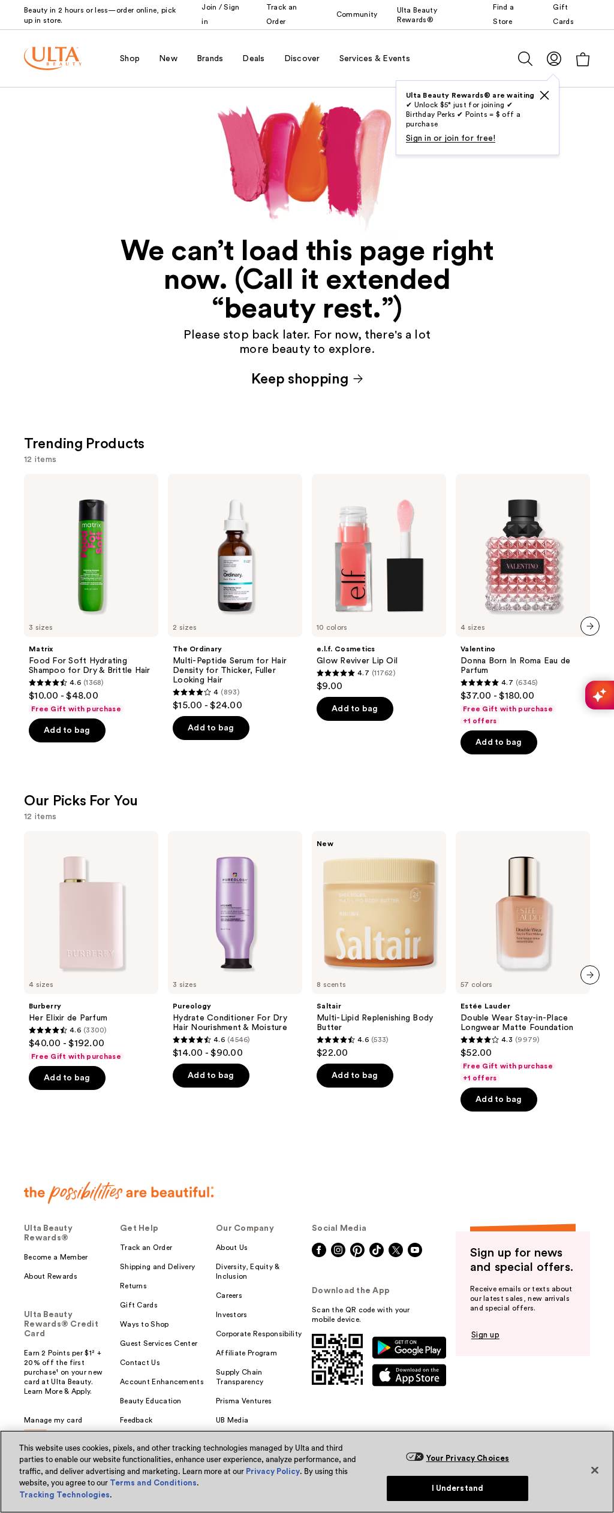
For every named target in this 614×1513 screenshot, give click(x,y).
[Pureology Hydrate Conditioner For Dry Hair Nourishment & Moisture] (235, 945)
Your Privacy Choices (468, 1458)
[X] (544, 95)
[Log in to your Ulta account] (554, 58)
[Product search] (525, 58)
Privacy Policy (273, 1471)
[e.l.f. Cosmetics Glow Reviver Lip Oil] (379, 583)
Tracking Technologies (64, 1495)
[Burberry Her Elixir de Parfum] (91, 946)
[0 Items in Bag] (583, 59)
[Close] (595, 1470)
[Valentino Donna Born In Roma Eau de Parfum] (523, 600)
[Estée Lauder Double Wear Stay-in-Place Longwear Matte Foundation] (523, 957)
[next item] (590, 626)
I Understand (458, 1488)
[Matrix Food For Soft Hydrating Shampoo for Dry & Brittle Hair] (91, 594)
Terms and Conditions (153, 1483)
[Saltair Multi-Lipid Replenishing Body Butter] (379, 945)
